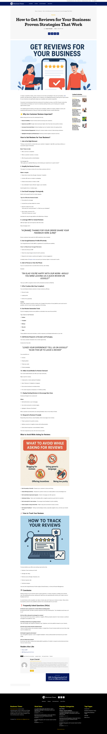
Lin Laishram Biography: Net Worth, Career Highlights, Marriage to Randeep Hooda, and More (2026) (76, 103)
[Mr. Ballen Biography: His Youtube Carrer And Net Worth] (84, 119)
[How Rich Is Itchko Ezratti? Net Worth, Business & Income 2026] (84, 125)
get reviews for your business (29, 656)
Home (36, 11)
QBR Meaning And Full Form (28, 652)
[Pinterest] (55, 33)
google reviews (38, 656)
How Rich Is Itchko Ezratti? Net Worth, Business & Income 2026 (76, 127)
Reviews (40, 11)
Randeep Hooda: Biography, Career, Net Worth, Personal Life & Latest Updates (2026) (76, 112)
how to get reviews (45, 656)
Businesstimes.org (60, 729)
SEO (65, 95)
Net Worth (74, 98)
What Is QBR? (25, 649)
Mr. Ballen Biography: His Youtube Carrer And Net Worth (76, 120)
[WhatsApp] (58, 33)
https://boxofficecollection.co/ (35, 661)
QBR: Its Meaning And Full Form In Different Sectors (57, 678)
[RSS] (96, 1)
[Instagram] (33, 671)
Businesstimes (13, 708)
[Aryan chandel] (25, 665)
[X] (52, 33)
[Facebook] (93, 1)
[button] (96, 3)
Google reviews (32, 259)
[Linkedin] (94, 1)
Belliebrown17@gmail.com (23, 719)
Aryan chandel (49, 28)
